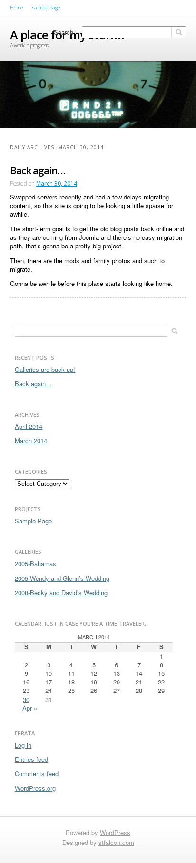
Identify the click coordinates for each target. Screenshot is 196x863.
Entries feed (31, 759)
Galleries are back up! (45, 369)
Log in (23, 744)
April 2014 (28, 426)
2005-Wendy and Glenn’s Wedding (62, 578)
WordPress (115, 832)
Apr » (29, 707)
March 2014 (31, 440)
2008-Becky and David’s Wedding (61, 592)
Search (63, 32)
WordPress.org (35, 788)
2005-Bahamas (35, 563)
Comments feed (37, 773)
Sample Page (46, 7)
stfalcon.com (116, 842)
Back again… (37, 170)
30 (26, 699)
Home (16, 7)
